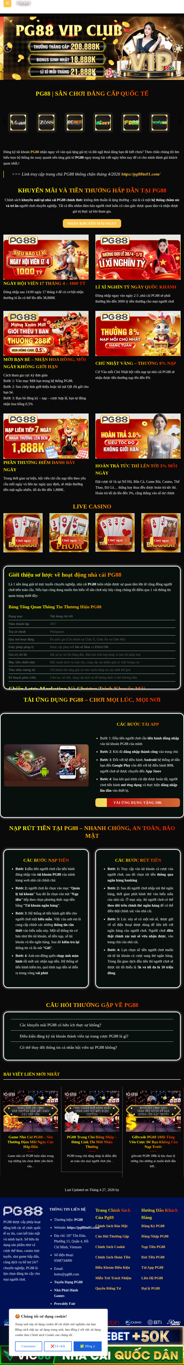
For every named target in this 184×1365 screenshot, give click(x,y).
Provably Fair (64, 1304)
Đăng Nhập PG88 (155, 1236)
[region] (58, 1332)
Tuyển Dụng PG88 (68, 1282)
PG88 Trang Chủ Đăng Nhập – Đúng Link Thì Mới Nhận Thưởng (92, 1142)
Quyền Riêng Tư (108, 1288)
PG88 (7, 1222)
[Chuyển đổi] (15, 1025)
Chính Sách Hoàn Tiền (112, 1257)
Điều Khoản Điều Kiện (112, 1267)
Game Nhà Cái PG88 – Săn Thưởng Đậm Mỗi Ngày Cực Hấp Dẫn (30, 1142)
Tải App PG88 (152, 1267)
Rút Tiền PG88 (152, 1257)
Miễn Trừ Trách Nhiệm (113, 1278)
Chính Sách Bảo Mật (111, 1226)
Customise (28, 1346)
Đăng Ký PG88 (152, 1226)
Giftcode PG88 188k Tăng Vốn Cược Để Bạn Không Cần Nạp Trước (153, 1142)
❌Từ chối (57, 1346)
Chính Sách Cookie (110, 1247)
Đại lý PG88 (150, 1288)
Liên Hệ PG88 (152, 1278)
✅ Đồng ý (87, 1346)
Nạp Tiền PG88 (153, 1247)
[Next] (176, 48)
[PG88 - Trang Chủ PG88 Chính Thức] (24, 3)
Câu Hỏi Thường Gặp (112, 1236)
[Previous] (8, 48)
